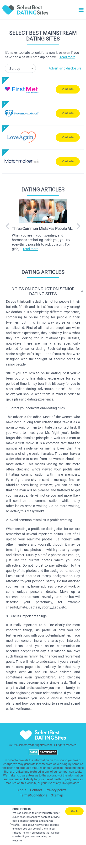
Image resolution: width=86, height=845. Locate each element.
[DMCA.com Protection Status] (43, 754)
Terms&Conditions (33, 795)
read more (67, 57)
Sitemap (57, 795)
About (22, 790)
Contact (36, 790)
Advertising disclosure (65, 68)
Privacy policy (56, 790)
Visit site (68, 89)
